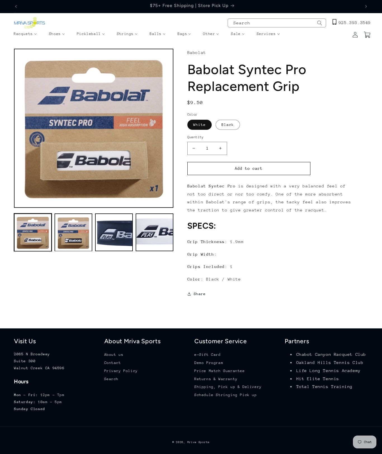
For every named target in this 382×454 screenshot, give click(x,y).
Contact (112, 363)
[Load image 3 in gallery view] (114, 232)
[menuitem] (25, 34)
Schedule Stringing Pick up (225, 395)
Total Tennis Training (324, 386)
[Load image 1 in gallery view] (33, 232)
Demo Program (208, 363)
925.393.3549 (355, 22)
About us (114, 354)
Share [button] (200, 294)
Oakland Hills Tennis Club (330, 362)
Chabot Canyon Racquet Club (331, 354)
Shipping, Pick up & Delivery (228, 387)
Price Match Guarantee (219, 371)
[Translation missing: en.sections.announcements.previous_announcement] (16, 6)
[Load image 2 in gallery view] (73, 232)
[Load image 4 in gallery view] (154, 232)
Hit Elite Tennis (317, 378)
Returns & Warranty (216, 379)
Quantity (195, 137)
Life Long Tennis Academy (328, 370)
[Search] (319, 23)
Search (111, 379)
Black (227, 125)
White (199, 125)
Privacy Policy (121, 371)
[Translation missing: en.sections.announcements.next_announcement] (366, 6)
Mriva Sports (198, 442)
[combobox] (277, 23)
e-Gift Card (207, 354)
